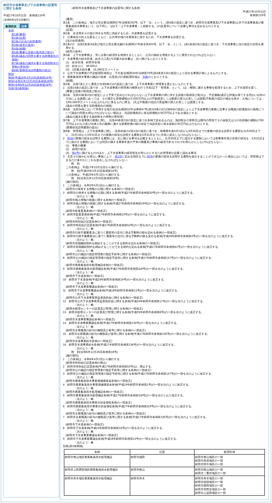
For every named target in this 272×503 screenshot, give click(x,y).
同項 (150, 156)
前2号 (75, 152)
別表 (145, 76)
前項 (70, 138)
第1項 (118, 156)
